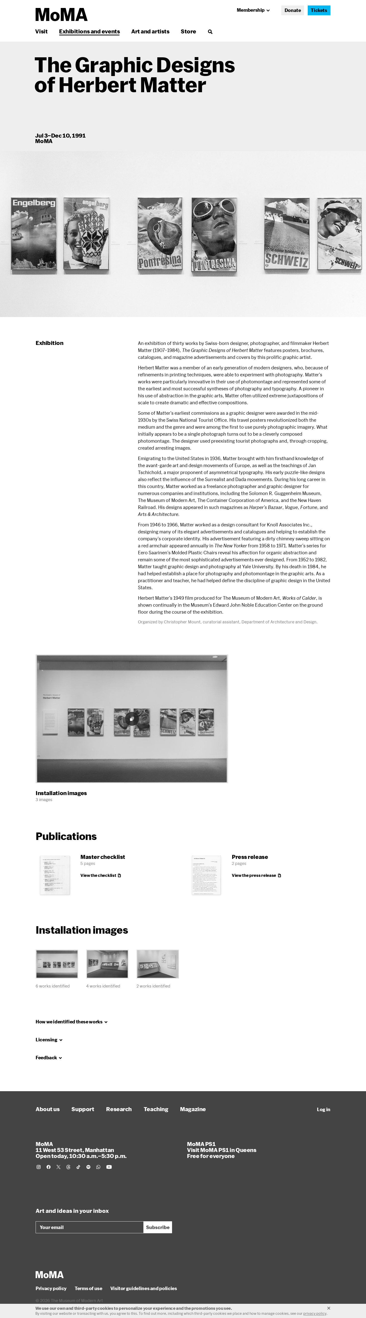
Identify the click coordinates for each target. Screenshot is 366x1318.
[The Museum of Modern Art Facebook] (49, 1167)
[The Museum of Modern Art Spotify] (88, 1167)
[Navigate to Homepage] (62, 14)
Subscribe (158, 1227)
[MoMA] (50, 1274)
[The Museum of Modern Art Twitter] (58, 1167)
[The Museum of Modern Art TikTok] (78, 1167)
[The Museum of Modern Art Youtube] (109, 1167)
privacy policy (314, 1313)
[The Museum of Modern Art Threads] (68, 1167)
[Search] (210, 31)
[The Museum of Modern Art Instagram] (39, 1167)
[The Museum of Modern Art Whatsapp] (98, 1167)
